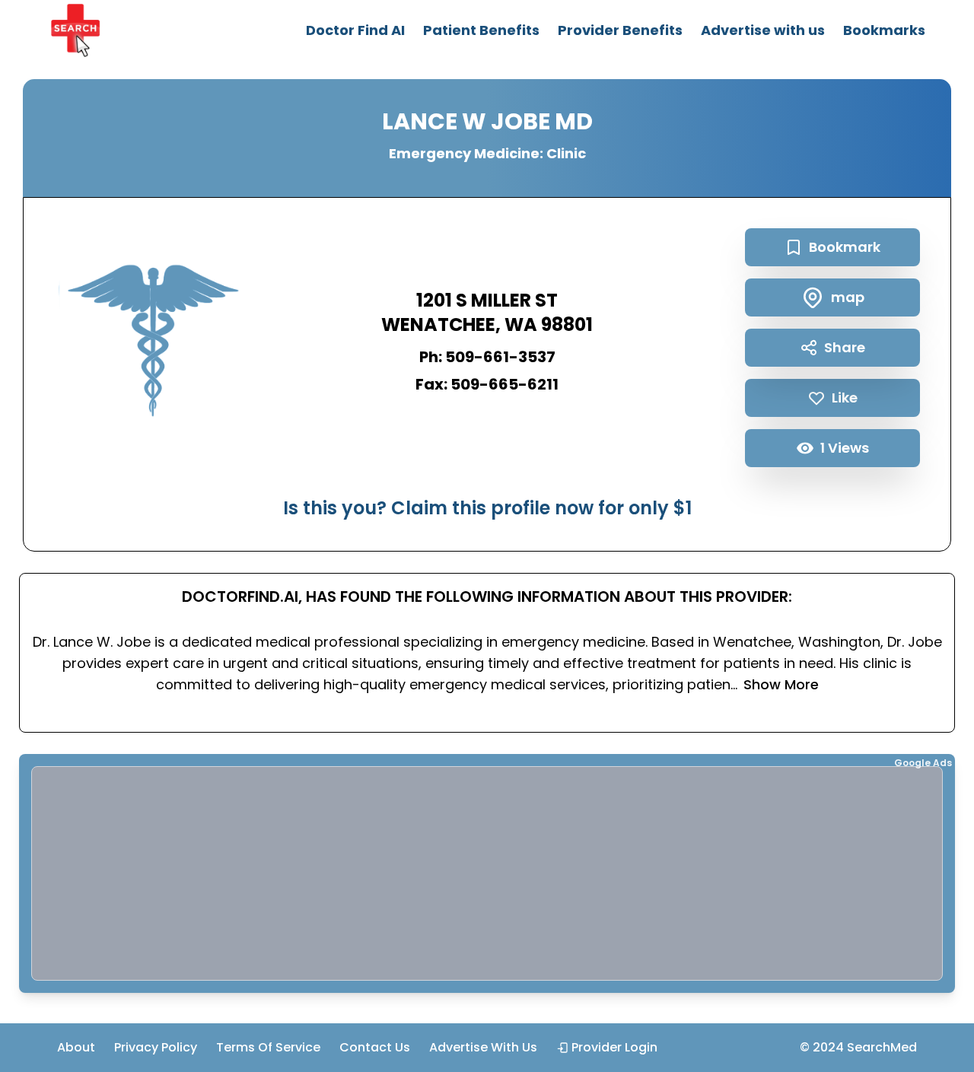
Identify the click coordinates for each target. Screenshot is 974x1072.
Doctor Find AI (355, 30)
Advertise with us (763, 30)
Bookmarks (884, 30)
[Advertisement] (487, 873)
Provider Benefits (620, 30)
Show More (781, 684)
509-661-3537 (500, 356)
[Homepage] (75, 30)
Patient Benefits (481, 30)
